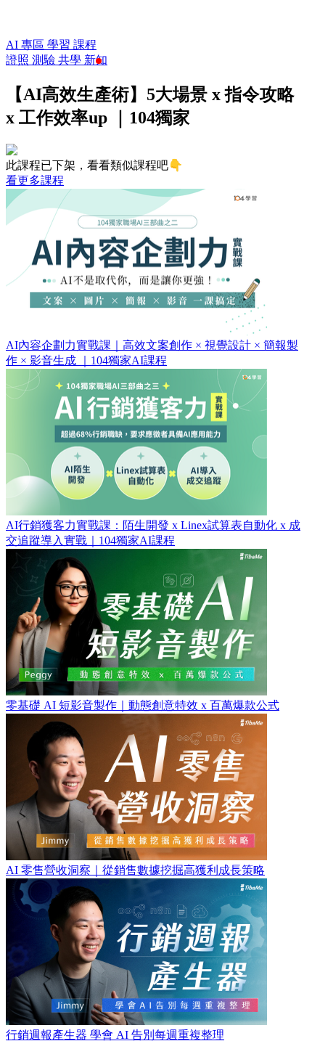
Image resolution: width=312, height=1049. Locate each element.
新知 (95, 60)
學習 (60, 44)
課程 (85, 44)
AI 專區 (26, 44)
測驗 (45, 60)
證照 (19, 60)
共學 (71, 60)
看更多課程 (35, 180)
